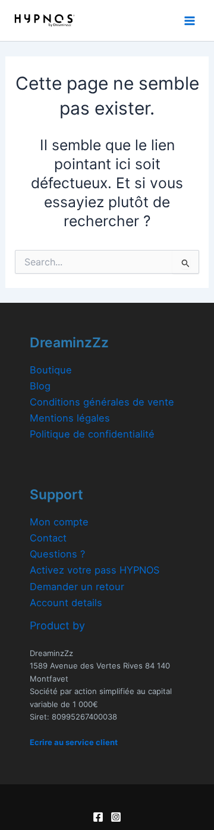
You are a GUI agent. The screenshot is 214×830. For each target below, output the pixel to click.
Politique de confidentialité (92, 434)
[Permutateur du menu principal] (189, 20)
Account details (66, 603)
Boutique (51, 370)
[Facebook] (98, 817)
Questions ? (57, 554)
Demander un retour (77, 587)
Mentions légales (70, 418)
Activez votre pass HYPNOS (94, 570)
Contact (48, 538)
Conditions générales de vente (102, 402)
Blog (40, 386)
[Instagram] (116, 817)
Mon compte (59, 522)
